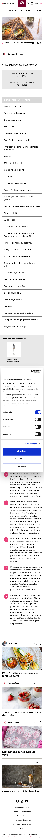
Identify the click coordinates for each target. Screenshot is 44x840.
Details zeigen (31, 444)
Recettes (13, 10)
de (36, 3)
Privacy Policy (13, 837)
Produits (25, 10)
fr (41, 3)
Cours (38, 10)
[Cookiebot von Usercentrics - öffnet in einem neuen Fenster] (31, 371)
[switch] (38, 419)
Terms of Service (28, 837)
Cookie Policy (22, 816)
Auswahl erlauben (22, 459)
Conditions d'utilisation (22, 812)
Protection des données (22, 807)
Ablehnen (22, 467)
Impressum (22, 828)
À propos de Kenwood (22, 824)
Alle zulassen (22, 451)
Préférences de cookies (22, 820)
